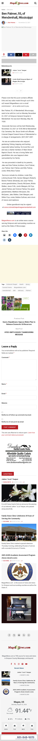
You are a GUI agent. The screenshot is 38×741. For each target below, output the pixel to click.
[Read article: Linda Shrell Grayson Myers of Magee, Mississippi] (6, 81)
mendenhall (7, 290)
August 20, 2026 (15, 521)
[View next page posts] (20, 90)
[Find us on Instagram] (28, 635)
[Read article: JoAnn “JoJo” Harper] (6, 72)
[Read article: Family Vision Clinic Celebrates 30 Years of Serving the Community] (19, 532)
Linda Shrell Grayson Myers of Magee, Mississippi (22, 80)
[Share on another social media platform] (33, 54)
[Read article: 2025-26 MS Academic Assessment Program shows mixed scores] (19, 572)
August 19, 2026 (18, 83)
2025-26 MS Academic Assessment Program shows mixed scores (24, 691)
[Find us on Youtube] (19, 635)
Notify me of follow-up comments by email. (17, 415)
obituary (21, 290)
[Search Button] (35, 3)
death (21, 284)
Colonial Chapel (11, 284)
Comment (6, 357)
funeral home (7, 287)
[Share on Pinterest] (26, 54)
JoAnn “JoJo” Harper (19, 70)
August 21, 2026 (18, 72)
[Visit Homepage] (19, 3)
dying (28, 284)
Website (4, 403)
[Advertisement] (19, 264)
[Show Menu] (3, 3)
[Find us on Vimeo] (22, 664)
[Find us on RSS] (24, 635)
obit (14, 290)
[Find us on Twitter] (14, 635)
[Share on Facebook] (11, 54)
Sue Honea (11, 22)
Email (4, 394)
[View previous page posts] (17, 90)
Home (3, 9)
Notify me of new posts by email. (13, 422)
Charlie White (7, 482)
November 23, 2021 (24, 22)
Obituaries (10, 9)
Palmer (28, 290)
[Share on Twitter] (18, 54)
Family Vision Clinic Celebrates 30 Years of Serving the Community (24, 682)
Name (4, 384)
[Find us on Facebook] (9, 635)
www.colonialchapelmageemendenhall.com (20, 207)
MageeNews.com (8, 221)
